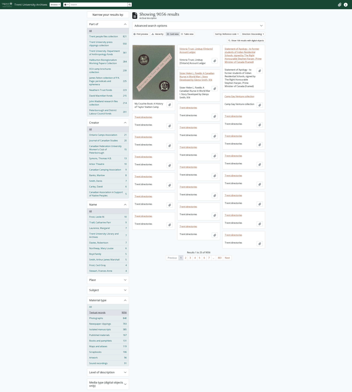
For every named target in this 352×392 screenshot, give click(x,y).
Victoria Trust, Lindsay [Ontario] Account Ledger (196, 50)
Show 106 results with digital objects (247, 40)
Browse (54, 4)
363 (219, 257)
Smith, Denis (108, 181)
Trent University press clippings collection (108, 44)
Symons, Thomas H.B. (108, 159)
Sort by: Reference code (226, 34)
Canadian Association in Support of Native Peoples (108, 194)
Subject (94, 290)
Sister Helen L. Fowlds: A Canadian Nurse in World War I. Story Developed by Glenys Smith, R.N (197, 76)
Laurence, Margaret (108, 229)
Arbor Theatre (108, 165)
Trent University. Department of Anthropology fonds (108, 52)
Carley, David (108, 187)
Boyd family (108, 254)
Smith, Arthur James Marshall (108, 260)
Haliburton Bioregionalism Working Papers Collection (108, 61)
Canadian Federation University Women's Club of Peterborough (108, 149)
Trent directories (188, 107)
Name (93, 204)
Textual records (108, 313)
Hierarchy (158, 34)
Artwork (108, 358)
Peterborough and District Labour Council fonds (108, 112)
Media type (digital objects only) (106, 384)
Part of (93, 24)
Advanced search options (151, 25)
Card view (174, 34)
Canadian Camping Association (108, 170)
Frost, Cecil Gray (108, 266)
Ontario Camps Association (108, 135)
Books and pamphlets (108, 341)
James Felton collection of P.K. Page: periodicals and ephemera (108, 81)
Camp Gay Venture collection (239, 96)
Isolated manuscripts (108, 330)
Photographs (108, 319)
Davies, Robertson (108, 243)
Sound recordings (108, 364)
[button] (340, 5)
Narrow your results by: (108, 14)
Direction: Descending (252, 34)
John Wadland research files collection (108, 103)
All (90, 30)
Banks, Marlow (108, 176)
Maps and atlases (108, 347)
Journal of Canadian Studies (108, 141)
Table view (188, 34)
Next (227, 257)
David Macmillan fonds (108, 96)
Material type (97, 300)
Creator (94, 122)
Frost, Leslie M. (108, 217)
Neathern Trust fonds (108, 91)
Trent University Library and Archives (108, 235)
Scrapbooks (108, 352)
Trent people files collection (108, 37)
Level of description (102, 372)
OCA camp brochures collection (108, 70)
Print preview (142, 34)
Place (92, 280)
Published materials (108, 336)
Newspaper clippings (108, 324)
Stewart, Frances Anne (108, 271)
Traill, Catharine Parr (108, 223)
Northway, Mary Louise (108, 249)
